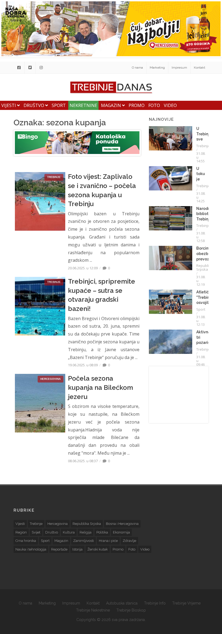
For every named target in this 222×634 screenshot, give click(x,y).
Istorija (77, 549)
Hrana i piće (108, 541)
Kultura (69, 532)
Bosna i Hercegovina (122, 524)
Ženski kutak (97, 549)
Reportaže (59, 549)
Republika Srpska (204, 267)
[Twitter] (30, 67)
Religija (86, 532)
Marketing (157, 67)
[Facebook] (19, 67)
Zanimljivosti (83, 541)
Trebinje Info (155, 603)
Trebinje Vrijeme (186, 603)
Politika (102, 532)
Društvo (34, 105)
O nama (137, 67)
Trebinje (203, 145)
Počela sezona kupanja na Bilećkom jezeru (100, 387)
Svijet (36, 532)
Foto (154, 105)
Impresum (179, 67)
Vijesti (9, 105)
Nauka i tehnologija (30, 549)
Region (21, 532)
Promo (137, 105)
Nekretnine (83, 105)
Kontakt (199, 67)
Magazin (111, 105)
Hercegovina (57, 524)
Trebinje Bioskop (131, 610)
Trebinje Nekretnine (93, 610)
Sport (59, 105)
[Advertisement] (178, 395)
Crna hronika (25, 541)
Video (170, 105)
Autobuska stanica (122, 603)
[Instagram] (41, 67)
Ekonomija (121, 532)
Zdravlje (129, 541)
